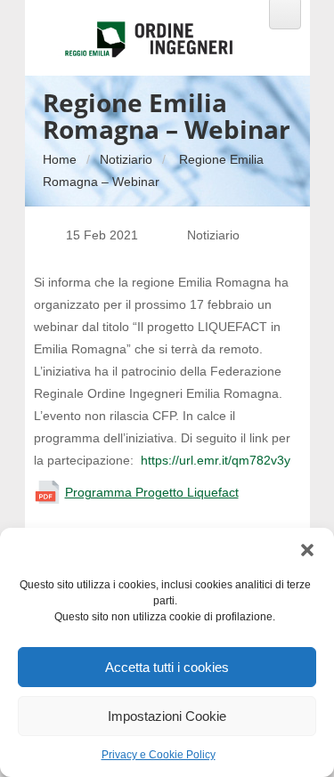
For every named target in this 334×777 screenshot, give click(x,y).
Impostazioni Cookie (167, 716)
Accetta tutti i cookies (167, 667)
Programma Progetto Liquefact (152, 492)
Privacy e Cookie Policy (159, 755)
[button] (307, 550)
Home (60, 159)
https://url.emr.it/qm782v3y (215, 460)
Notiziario (126, 159)
